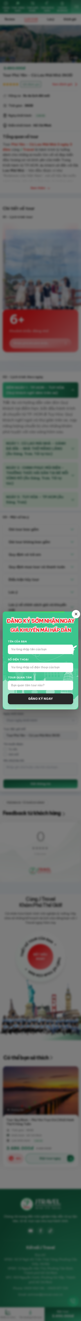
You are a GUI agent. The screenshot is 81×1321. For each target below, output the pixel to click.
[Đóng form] (76, 614)
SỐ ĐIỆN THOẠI (18, 659)
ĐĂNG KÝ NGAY (40, 699)
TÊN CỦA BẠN (17, 641)
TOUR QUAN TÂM (20, 677)
